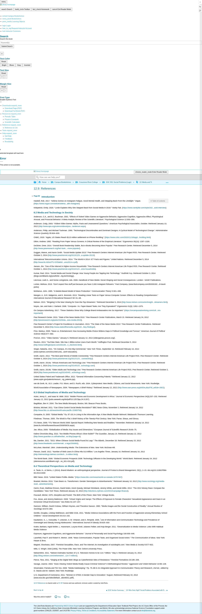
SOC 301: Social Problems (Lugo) (119, 182)
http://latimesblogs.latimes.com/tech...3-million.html (55, 454)
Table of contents (158, 201)
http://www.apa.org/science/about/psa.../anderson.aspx (62, 226)
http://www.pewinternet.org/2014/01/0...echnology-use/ (71, 366)
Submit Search (7, 46)
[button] (8, 139)
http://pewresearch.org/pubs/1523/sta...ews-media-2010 (57, 320)
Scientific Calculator (12, 122)
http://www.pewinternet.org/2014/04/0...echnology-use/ (62, 372)
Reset (3, 61)
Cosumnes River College (88, 182)
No (68, 597)
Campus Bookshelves (62, 182)
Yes (59, 597)
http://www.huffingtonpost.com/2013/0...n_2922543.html (57, 345)
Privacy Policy (75, 610)
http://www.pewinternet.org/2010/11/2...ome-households (71, 269)
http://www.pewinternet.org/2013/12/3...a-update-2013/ (71, 255)
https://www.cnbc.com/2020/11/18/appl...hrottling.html (127, 237)
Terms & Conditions (89, 610)
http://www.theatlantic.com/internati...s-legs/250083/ (56, 443)
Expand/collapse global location (167, 181)
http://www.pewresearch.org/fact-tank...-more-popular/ (56, 248)
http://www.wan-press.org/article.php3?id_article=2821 (141, 388)
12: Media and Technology (149, 182)
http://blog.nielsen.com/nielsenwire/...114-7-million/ (55, 556)
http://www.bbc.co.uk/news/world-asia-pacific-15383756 (57, 410)
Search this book (6, 39)
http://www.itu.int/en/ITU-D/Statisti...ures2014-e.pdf (55, 262)
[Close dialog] (1, 161)
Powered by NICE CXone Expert (66, 606)
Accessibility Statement (106, 610)
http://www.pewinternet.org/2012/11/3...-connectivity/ (70, 359)
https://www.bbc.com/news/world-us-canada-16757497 (99, 477)
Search (37, 177)
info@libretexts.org (148, 610)
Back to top (37, 590)
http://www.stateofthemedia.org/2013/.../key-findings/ (72, 327)
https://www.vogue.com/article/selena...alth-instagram (56, 204)
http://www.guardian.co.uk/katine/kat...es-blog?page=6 (57, 436)
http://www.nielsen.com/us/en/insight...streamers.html (144, 302)
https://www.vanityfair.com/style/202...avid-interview (144, 208)
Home (44, 182)
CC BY (60, 583)
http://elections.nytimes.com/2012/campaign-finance (106, 491)
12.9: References (39, 583)
